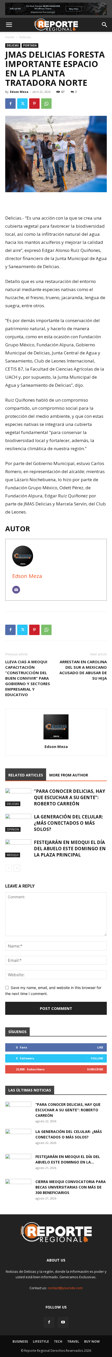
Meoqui (12, 855)
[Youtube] (63, 1322)
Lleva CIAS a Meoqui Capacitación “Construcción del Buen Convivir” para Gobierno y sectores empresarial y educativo (27, 678)
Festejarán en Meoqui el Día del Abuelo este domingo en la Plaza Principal (70, 848)
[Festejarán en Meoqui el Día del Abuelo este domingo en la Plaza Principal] (18, 848)
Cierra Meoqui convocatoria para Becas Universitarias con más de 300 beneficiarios (70, 1187)
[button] (9, 25)
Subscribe (95, 1069)
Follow (97, 1058)
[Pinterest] (34, 103)
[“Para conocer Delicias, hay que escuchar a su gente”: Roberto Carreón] (18, 797)
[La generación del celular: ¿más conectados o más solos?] (18, 823)
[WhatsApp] (46, 103)
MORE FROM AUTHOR (68, 775)
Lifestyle (41, 1341)
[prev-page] (8, 868)
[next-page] (17, 868)
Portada (30, 45)
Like (100, 1047)
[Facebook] (10, 103)
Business (20, 1341)
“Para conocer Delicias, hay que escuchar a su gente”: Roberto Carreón (69, 797)
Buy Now (92, 1341)
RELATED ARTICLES (25, 775)
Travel (73, 1341)
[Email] (16, 590)
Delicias (25, 37)
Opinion (13, 829)
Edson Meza (19, 92)
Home (9, 37)
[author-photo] (56, 739)
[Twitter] (22, 103)
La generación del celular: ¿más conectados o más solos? (68, 823)
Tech (58, 1341)
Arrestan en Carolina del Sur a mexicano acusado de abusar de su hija (83, 670)
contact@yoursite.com (65, 1288)
